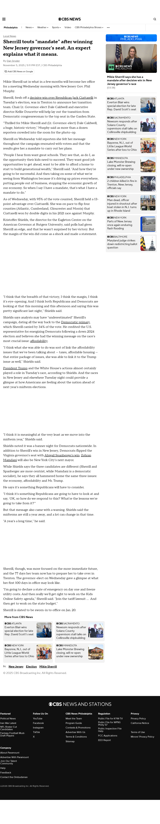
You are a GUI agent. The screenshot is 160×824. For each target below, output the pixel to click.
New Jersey (16, 666)
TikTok (36, 732)
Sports (56, 27)
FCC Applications (107, 735)
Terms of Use (138, 732)
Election (31, 666)
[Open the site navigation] (24, 19)
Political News (8, 718)
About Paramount (9, 752)
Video (68, 27)
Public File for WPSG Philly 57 (109, 723)
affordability (39, 341)
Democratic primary (75, 322)
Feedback (5, 772)
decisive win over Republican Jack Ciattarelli (61, 98)
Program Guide (74, 723)
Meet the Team (74, 718)
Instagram (38, 727)
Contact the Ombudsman (14, 777)
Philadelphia (11, 27)
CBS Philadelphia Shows (88, 27)
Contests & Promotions (78, 727)
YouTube (37, 718)
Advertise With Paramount (14, 757)
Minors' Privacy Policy (142, 736)
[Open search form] (154, 19)
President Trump (15, 368)
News (29, 27)
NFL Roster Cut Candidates (8, 728)
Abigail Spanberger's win (62, 455)
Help (2, 768)
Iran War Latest (8, 723)
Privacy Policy (138, 718)
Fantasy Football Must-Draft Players (12, 734)
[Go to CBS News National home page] (69, 19)
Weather (42, 27)
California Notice (140, 723)
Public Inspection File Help (110, 729)
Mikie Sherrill (48, 666)
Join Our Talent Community (8, 762)
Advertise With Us (75, 732)
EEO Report (104, 740)
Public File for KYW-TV (110, 718)
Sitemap (70, 741)
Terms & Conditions (76, 736)
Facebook (38, 723)
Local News (9, 36)
